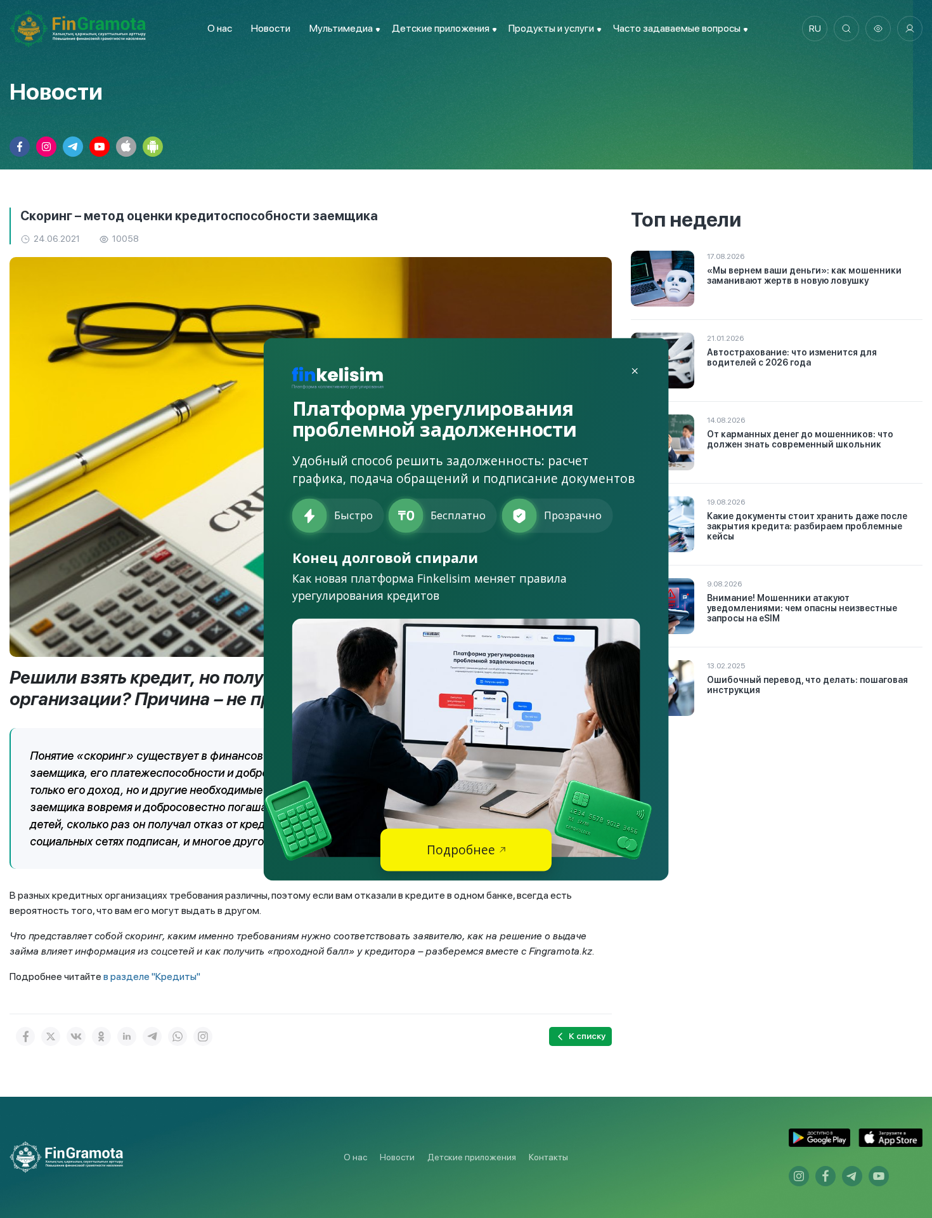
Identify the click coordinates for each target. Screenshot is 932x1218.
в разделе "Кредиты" (151, 976)
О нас (219, 28)
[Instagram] (202, 1036)
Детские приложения (471, 1157)
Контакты (548, 1157)
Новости (270, 28)
